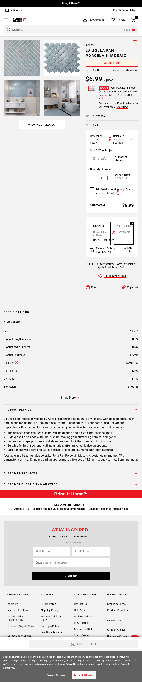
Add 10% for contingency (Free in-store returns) (113, 191)
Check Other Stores (104, 240)
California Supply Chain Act (20, 628)
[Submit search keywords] (8, 29)
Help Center (80, 610)
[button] (4, 20)
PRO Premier (81, 622)
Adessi (90, 45)
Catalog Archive (116, 629)
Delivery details (128, 249)
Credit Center (81, 635)
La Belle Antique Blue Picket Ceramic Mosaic (59, 508)
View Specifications (125, 70)
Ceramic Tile (21, 508)
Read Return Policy (116, 267)
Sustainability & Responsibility (16, 618)
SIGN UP (71, 575)
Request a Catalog (117, 636)
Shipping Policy (49, 610)
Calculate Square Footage (118, 139)
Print (94, 287)
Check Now (122, 107)
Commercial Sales (84, 629)
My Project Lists (116, 603)
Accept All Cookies (84, 675)
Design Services (83, 616)
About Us (12, 603)
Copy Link (132, 287)
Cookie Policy (65, 664)
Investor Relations (17, 610)
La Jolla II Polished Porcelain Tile (108, 508)
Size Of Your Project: (102, 150)
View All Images (41, 124)
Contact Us (80, 603)
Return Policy (48, 603)
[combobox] (71, 29)
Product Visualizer (117, 610)
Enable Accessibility (124, 10)
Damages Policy (50, 626)
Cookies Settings (56, 675)
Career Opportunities (19, 635)
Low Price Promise (51, 632)
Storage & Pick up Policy (51, 618)
